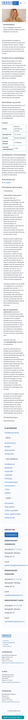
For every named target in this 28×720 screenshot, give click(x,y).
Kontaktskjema (11, 535)
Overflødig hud (10, 464)
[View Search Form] (21, 3)
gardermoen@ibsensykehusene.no (15, 663)
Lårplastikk (8, 475)
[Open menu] (24, 3)
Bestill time (15, 3)
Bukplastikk (9, 468)
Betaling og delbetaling (9, 642)
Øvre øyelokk (9, 503)
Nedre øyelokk (9, 507)
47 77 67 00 (17, 549)
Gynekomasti (9, 454)
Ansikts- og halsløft (11, 510)
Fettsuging (8, 479)
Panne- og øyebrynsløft (12, 514)
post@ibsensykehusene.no (14, 595)
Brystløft (7, 447)
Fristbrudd (5, 644)
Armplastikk (9, 471)
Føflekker (8, 493)
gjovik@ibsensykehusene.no (14, 621)
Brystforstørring (10, 443)
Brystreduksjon (10, 450)
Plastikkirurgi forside (12, 433)
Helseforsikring (7, 646)
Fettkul (7, 489)
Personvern (6, 640)
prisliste (8, 182)
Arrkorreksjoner (10, 486)
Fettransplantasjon (11, 482)
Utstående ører (10, 518)
